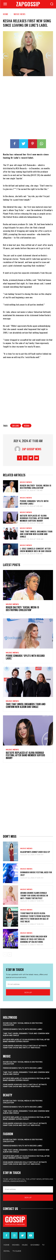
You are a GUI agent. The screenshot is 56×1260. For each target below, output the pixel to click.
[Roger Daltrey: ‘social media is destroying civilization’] (10, 486)
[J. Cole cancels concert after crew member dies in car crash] (10, 549)
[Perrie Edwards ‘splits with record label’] (10, 502)
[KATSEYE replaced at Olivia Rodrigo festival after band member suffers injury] (10, 518)
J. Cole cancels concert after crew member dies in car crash (35, 550)
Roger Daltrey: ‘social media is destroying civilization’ (35, 486)
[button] (51, 4)
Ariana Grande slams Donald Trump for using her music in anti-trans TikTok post (34, 895)
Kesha (26, 425)
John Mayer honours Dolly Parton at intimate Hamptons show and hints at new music (25, 1047)
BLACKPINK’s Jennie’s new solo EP (35, 851)
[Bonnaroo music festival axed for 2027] (10, 873)
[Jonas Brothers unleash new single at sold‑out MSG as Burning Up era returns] (10, 939)
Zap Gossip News (31, 449)
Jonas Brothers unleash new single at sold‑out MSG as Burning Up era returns (33, 939)
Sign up (28, 992)
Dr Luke (15, 425)
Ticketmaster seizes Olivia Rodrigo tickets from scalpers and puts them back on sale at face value (35, 917)
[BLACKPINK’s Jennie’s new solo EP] (10, 851)
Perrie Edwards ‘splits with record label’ (34, 502)
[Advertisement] (28, 108)
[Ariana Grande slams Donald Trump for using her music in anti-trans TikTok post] (10, 895)
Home (5, 14)
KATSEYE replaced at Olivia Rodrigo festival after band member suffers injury (34, 518)
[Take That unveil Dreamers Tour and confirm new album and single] (10, 533)
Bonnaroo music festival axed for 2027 (36, 873)
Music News (19, 14)
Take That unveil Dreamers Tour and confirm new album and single (36, 534)
